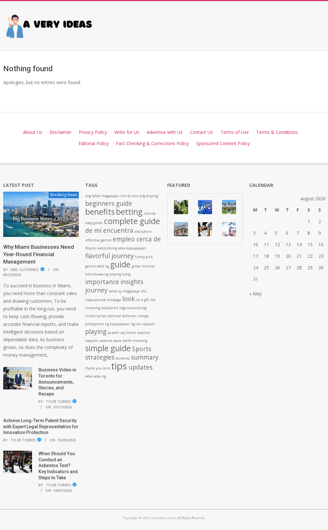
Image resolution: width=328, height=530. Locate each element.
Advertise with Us (165, 132)
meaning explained (101, 308)
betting (129, 211)
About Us (32, 132)
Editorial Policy (93, 143)
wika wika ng (95, 376)
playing (95, 331)
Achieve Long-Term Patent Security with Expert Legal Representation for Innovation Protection (40, 426)
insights (131, 282)
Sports (141, 349)
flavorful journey (109, 256)
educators (143, 231)
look (128, 299)
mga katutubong (132, 308)
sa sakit (113, 332)
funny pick (144, 257)
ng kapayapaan (117, 324)
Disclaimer (60, 132)
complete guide (132, 221)
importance (102, 282)
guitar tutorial (143, 266)
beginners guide (108, 203)
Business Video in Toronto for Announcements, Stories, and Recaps (57, 381)
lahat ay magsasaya (124, 291)
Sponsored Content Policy (223, 143)
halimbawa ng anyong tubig (107, 274)
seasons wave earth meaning (123, 340)
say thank (128, 332)
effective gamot (98, 240)
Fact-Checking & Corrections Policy (152, 143)
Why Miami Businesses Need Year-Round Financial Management (38, 254)
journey (96, 290)
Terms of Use (234, 132)
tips (119, 366)
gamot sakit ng (97, 266)
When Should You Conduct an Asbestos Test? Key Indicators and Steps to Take (58, 465)
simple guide (108, 348)
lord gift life (146, 300)
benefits (100, 211)
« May (255, 294)
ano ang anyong (145, 196)
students (123, 358)
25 (266, 268)
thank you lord (97, 368)
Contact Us (201, 132)
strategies (99, 357)
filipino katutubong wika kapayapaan (115, 248)
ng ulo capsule (143, 324)
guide (120, 264)
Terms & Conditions (277, 132)
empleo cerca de (137, 239)
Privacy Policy (93, 132)
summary (145, 357)
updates (140, 367)
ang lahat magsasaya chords (108, 196)
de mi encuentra (109, 230)
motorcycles (95, 316)
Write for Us (126, 132)
